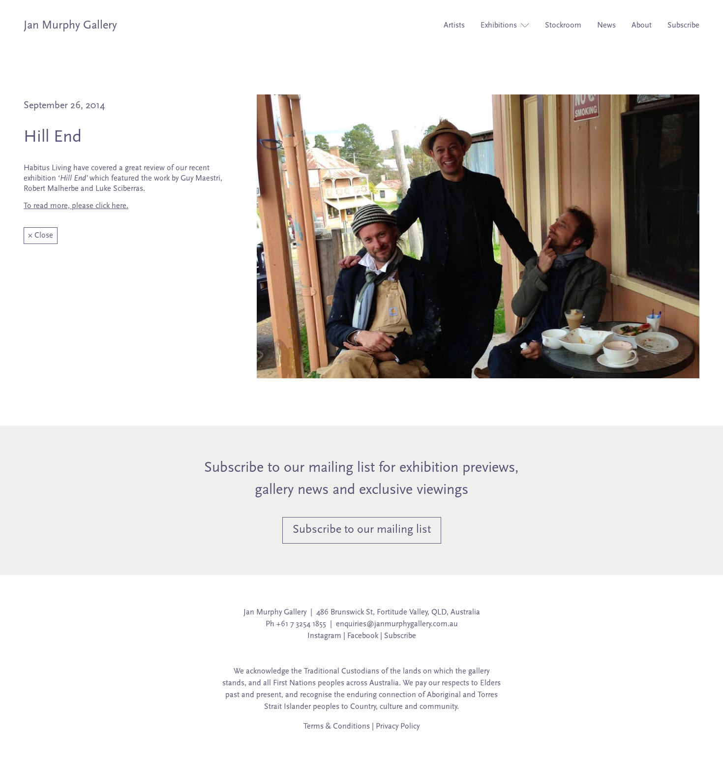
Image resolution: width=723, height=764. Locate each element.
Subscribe (683, 26)
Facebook (362, 636)
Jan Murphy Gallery (70, 25)
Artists (454, 26)
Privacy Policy (398, 727)
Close (40, 236)
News (606, 26)
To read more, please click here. (76, 206)
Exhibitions (500, 26)
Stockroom (563, 26)
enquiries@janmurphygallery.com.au (397, 624)
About (642, 26)
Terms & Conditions (336, 727)
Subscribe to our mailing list (362, 530)
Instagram (324, 636)
